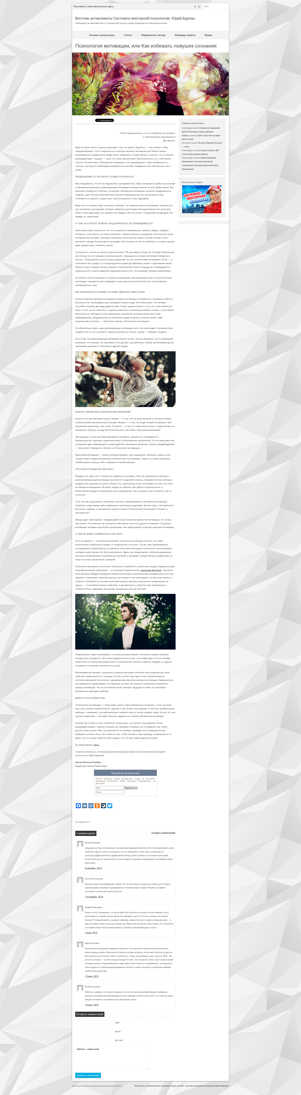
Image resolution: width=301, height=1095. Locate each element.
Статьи (128, 35)
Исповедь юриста (185, 35)
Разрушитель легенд (153, 35)
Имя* (117, 1023)
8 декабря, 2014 (93, 868)
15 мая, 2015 (92, 976)
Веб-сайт (119, 1040)
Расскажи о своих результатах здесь (94, 6)
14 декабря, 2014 (94, 896)
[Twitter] (195, 6)
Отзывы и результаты (102, 35)
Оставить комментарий (163, 832)
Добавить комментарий (88, 1075)
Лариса (185, 135)
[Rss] (199, 6)
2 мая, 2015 (91, 932)
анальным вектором (151, 570)
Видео (208, 35)
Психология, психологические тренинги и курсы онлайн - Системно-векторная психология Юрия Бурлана (181, 1086)
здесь (96, 745)
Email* (118, 1032)
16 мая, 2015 (92, 1005)
